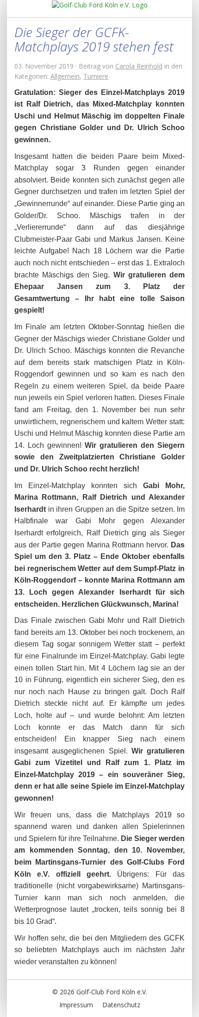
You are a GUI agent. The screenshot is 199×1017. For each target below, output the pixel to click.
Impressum (76, 1004)
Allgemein (65, 76)
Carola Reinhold (138, 66)
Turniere (95, 76)
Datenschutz (121, 1004)
